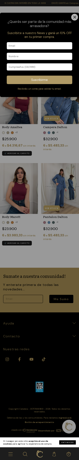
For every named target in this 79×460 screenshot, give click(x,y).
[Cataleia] (39, 453)
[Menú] (10, 453)
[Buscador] (25, 453)
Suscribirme (39, 80)
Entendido (67, 442)
